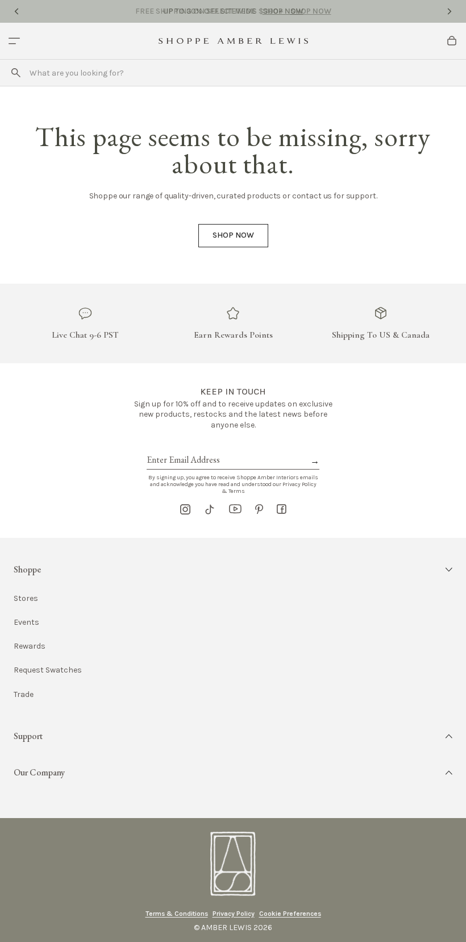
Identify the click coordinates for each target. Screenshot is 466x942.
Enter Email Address (182, 447)
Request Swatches (48, 670)
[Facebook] (281, 509)
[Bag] (452, 41)
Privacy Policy (234, 914)
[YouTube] (235, 509)
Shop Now (283, 11)
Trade (24, 694)
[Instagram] (185, 509)
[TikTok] (209, 509)
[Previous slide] (16, 11)
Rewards (29, 646)
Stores (26, 598)
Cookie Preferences (290, 914)
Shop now (233, 235)
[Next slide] (449, 11)
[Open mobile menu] (14, 41)
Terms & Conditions (176, 914)
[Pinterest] (259, 509)
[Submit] (16, 73)
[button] (233, 570)
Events (26, 622)
